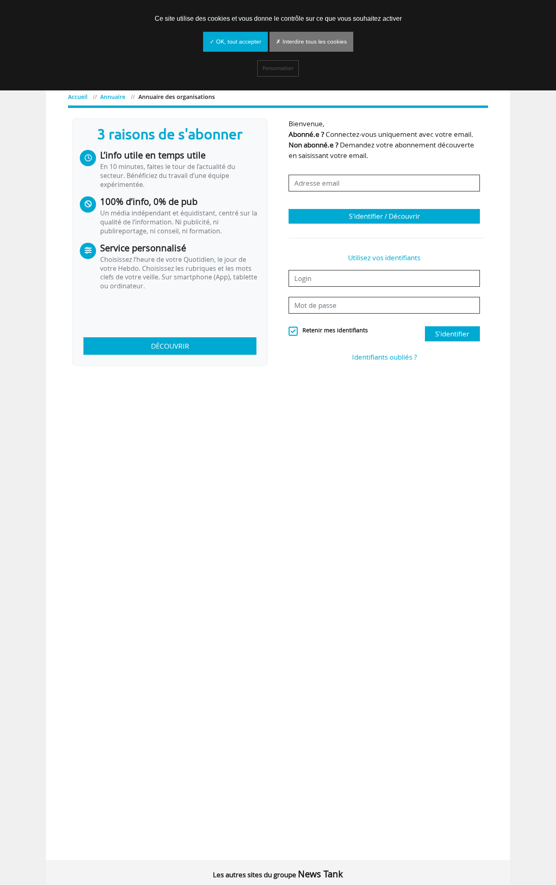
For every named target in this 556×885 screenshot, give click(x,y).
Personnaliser (278, 68)
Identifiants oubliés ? (384, 357)
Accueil (78, 97)
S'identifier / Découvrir (384, 216)
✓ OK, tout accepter (235, 41)
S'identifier (452, 333)
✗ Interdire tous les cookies (311, 41)
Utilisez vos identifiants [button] (384, 257)
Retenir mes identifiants (335, 330)
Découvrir (170, 346)
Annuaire (112, 97)
